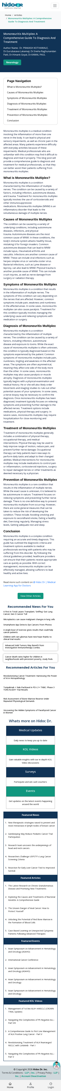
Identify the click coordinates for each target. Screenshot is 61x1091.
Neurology (12, 62)
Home (8, 15)
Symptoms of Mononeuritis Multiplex (27, 98)
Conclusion (13, 120)
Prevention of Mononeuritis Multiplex (27, 114)
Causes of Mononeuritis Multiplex (25, 92)
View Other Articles (30, 595)
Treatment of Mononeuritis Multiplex (27, 109)
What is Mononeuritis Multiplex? (24, 86)
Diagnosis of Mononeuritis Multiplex (26, 103)
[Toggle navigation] (55, 5)
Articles (18, 15)
